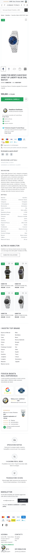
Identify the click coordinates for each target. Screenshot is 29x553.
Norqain (17, 342)
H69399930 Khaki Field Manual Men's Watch (21, 285)
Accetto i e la (14, 505)
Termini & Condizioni (20, 551)
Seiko (16, 349)
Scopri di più (5, 116)
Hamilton (7, 15)
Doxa (2, 344)
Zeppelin (17, 361)
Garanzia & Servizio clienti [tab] (11, 165)
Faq (16, 540)
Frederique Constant (6, 347)
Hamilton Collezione (10, 255)
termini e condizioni (13, 504)
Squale (17, 352)
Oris (16, 347)
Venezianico (18, 359)
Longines (3, 359)
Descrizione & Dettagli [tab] (9, 160)
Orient (16, 344)
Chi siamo (17, 537)
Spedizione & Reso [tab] (7, 162)
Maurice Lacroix (5, 364)
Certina (3, 340)
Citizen (3, 342)
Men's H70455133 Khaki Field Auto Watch (7, 315)
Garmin (3, 349)
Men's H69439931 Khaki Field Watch (7, 285)
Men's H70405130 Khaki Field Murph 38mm (21, 315)
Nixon (16, 337)
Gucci (2, 352)
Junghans (3, 357)
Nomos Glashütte (19, 340)
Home (2, 15)
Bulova (3, 335)
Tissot (16, 354)
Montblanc (18, 335)
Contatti (17, 538)
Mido (16, 332)
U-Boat (17, 357)
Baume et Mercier (5, 332)
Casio (2, 337)
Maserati (3, 361)
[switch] (3, 551)
